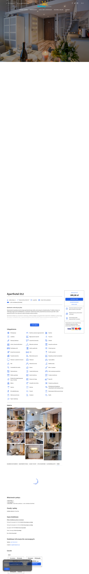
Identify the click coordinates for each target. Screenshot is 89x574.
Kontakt (67, 9)
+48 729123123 (11, 3)
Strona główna (23, 9)
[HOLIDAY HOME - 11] (52, 441)
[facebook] (72, 3)
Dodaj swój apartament (45, 9)
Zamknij (6, 568)
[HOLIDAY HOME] (44, 4)
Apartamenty (33, 9)
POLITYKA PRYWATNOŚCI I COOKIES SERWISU (13, 562)
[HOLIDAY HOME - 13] (16, 450)
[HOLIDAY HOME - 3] (43, 420)
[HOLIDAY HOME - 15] (34, 452)
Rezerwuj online (58, 9)
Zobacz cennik (74, 304)
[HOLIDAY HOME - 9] (34, 438)
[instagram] (77, 3)
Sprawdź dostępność (74, 302)
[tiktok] (75, 3)
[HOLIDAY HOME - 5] (16, 426)
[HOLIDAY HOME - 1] (16, 414)
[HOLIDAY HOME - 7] (16, 438)
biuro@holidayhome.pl (24, 3)
